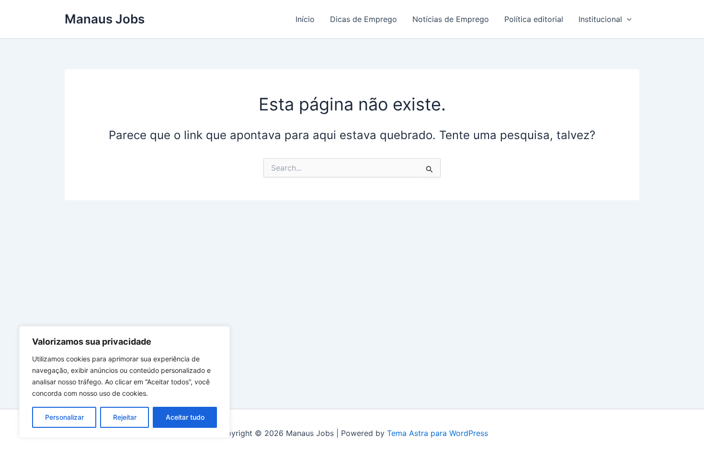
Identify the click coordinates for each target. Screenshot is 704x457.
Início (305, 19)
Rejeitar (124, 417)
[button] (627, 19)
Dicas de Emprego (363, 19)
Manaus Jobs (105, 18)
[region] (124, 382)
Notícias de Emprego (450, 19)
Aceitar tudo (185, 417)
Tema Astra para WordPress (437, 433)
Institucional (600, 19)
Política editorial (533, 19)
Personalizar (64, 417)
